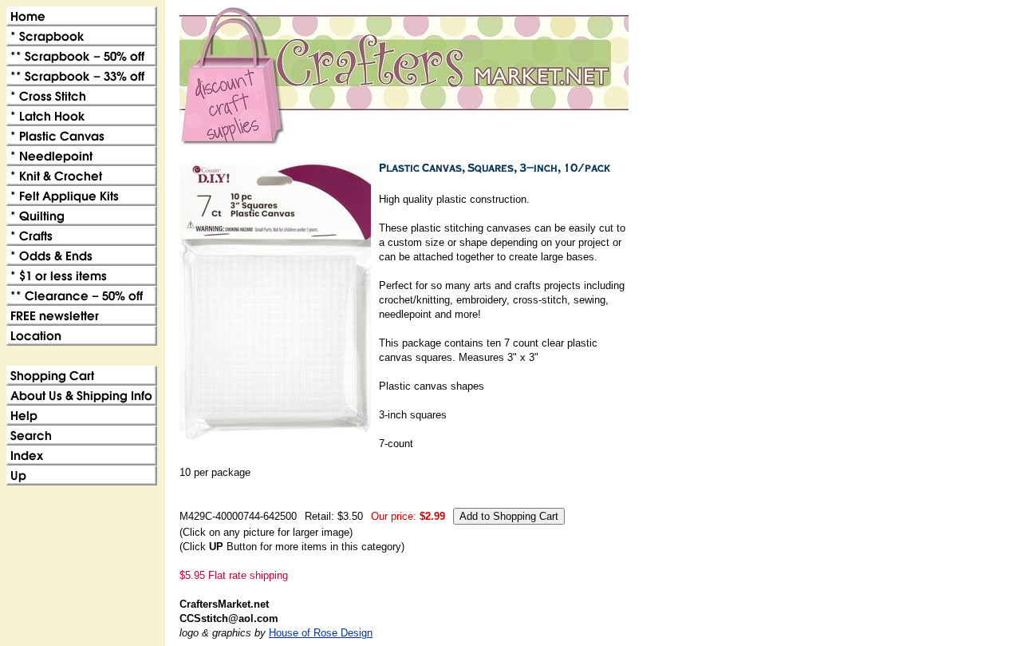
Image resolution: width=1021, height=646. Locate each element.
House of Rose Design (321, 633)
